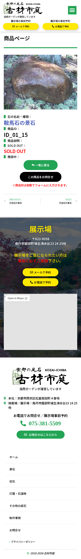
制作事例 (15, 518)
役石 (12, 481)
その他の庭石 (17, 506)
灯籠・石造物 (17, 493)
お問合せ (15, 530)
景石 (12, 469)
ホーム (13, 457)
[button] (72, 10)
